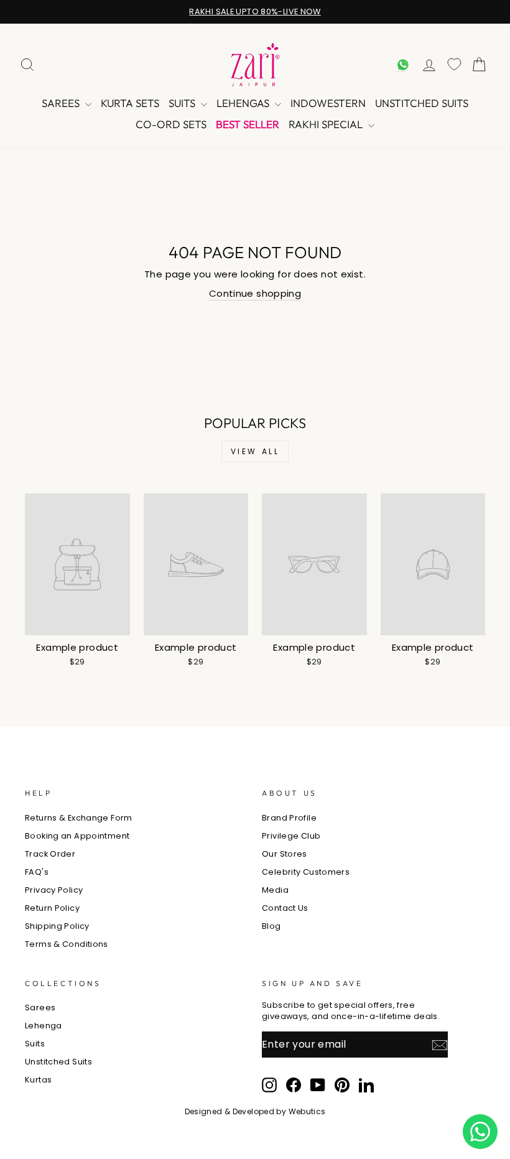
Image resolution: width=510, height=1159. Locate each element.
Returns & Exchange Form (78, 817)
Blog (271, 926)
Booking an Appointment (77, 836)
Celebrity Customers (306, 872)
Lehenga (43, 1025)
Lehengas (244, 102)
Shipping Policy (57, 926)
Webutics (307, 1111)
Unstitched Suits (421, 102)
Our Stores (284, 854)
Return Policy (52, 908)
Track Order (50, 854)
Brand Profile (289, 817)
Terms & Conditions (66, 944)
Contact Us (285, 908)
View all (255, 451)
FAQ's (37, 872)
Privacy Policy (54, 890)
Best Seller (247, 124)
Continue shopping (255, 293)
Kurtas (38, 1079)
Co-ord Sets (171, 124)
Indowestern (328, 102)
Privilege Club (291, 836)
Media (275, 890)
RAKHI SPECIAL (327, 124)
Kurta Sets (130, 102)
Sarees (62, 102)
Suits (183, 102)
